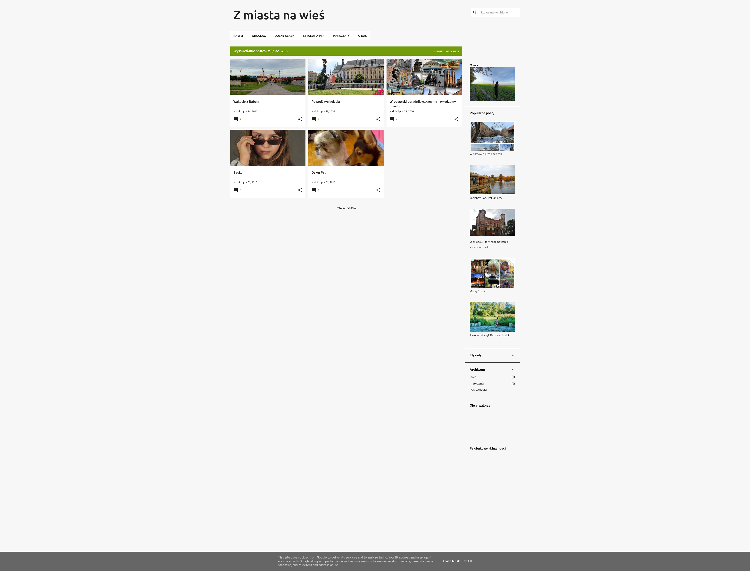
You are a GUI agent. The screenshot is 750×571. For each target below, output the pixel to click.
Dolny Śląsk (284, 35)
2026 (473, 377)
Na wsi (238, 35)
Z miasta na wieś (278, 15)
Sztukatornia (313, 35)
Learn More (451, 561)
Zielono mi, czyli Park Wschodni (489, 335)
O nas (362, 35)
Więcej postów (346, 207)
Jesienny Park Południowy (486, 197)
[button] (300, 119)
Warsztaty (341, 35)
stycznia (478, 383)
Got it (468, 561)
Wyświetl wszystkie (446, 51)
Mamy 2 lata (477, 291)
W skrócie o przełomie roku (486, 153)
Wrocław (259, 35)
